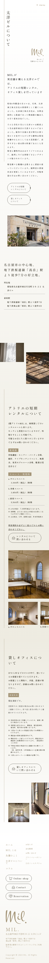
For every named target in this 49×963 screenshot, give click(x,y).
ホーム (9, 845)
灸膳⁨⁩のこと (12, 855)
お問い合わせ (31, 853)
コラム (9, 868)
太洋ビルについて (14, 862)
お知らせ (29, 844)
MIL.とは (11, 850)
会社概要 (29, 849)
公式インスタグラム (34, 863)
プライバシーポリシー (34, 858)
